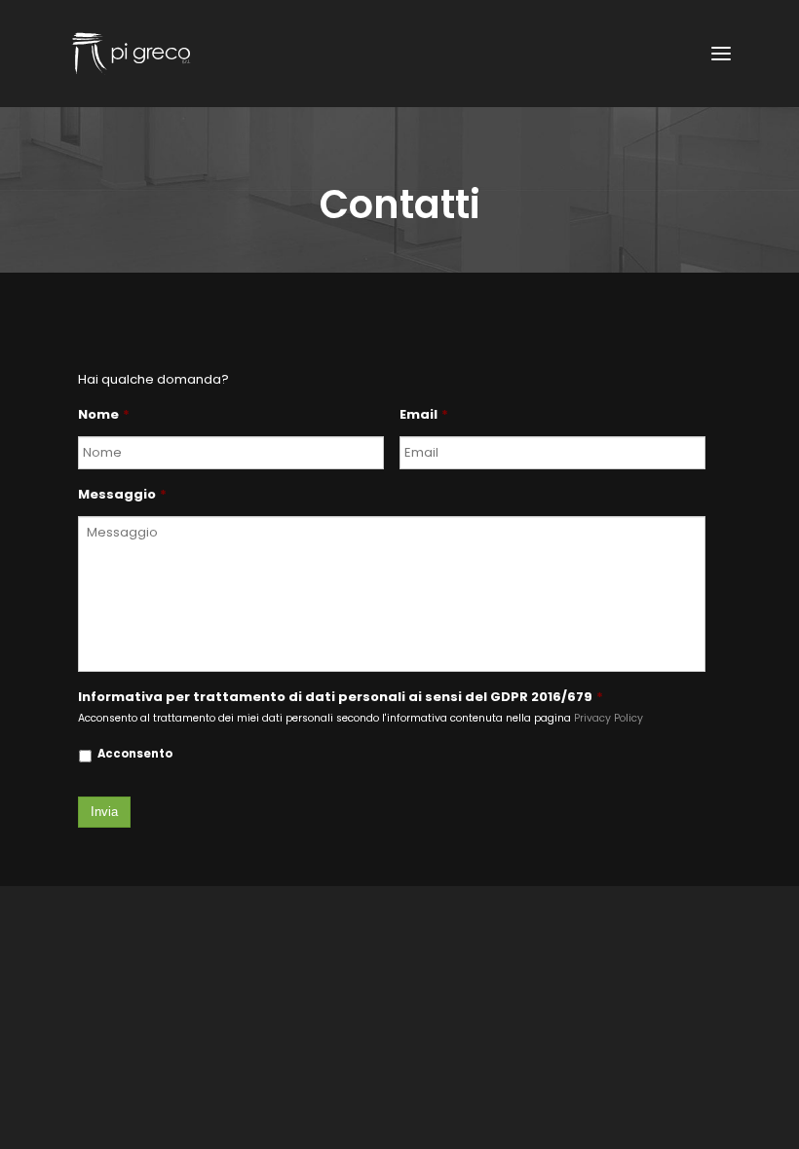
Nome (104, 415)
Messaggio (122, 495)
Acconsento (134, 753)
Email (424, 415)
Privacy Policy (608, 718)
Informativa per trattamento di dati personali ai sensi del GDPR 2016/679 (340, 697)
